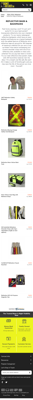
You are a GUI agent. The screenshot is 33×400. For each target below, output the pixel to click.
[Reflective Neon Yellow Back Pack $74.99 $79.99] (16, 148)
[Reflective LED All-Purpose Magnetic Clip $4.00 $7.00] (16, 281)
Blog (23, 395)
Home (2, 14)
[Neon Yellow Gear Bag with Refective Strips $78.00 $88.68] (16, 180)
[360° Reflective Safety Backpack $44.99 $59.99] (16, 83)
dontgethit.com (7, 5)
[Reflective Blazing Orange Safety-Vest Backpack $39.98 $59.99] (16, 115)
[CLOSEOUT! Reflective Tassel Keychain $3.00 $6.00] (16, 248)
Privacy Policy (6, 395)
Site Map (16, 395)
